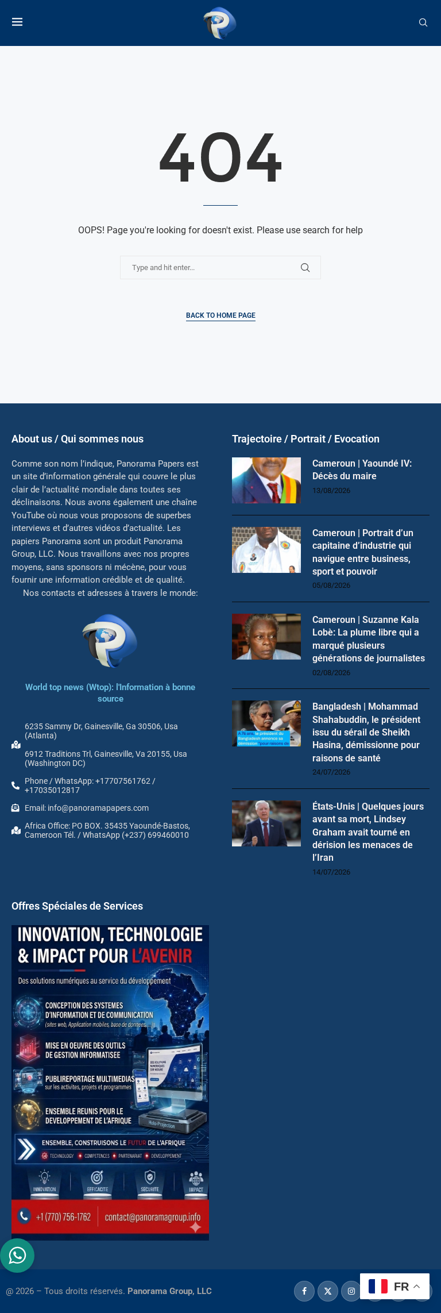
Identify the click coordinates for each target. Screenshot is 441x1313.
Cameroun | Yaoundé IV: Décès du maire (362, 470)
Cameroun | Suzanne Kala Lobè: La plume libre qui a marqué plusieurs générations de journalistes (368, 639)
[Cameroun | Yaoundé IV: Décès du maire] (266, 480)
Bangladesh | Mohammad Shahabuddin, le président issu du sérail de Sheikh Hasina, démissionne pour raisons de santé (366, 732)
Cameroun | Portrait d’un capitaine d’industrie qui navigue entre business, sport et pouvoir (362, 552)
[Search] (423, 23)
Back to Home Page (221, 315)
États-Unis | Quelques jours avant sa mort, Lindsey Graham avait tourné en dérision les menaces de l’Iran (368, 832)
